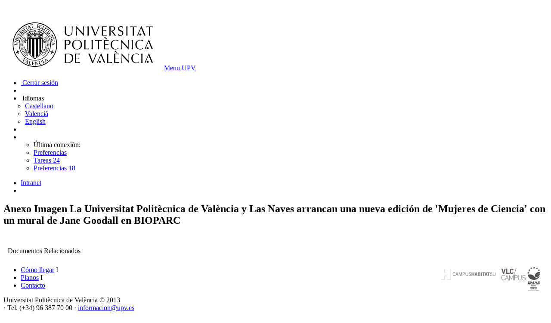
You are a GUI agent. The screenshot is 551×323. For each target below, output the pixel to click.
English (35, 121)
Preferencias (50, 152)
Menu (172, 68)
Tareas (47, 160)
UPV (189, 68)
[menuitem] (284, 183)
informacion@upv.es (106, 307)
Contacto (33, 285)
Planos (30, 277)
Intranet (31, 182)
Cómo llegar (37, 269)
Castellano (39, 106)
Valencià (36, 113)
